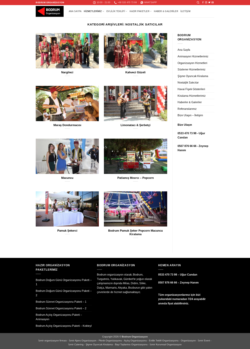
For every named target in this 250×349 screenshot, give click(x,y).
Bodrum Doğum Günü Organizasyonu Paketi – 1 (64, 282)
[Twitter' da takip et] (209, 2)
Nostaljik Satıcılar (188, 82)
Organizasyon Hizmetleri (192, 63)
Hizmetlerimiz (93, 11)
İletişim (185, 11)
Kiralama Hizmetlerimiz (192, 95)
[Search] (198, 2)
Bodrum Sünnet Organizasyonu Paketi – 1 (61, 301)
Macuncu (67, 178)
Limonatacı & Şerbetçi (136, 125)
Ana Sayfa (75, 11)
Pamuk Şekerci (67, 230)
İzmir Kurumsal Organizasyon (166, 344)
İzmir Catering (76, 344)
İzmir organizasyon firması (53, 340)
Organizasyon (188, 340)
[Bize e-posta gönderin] (213, 2)
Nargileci (67, 72)
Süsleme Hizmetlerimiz (191, 69)
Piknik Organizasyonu (111, 340)
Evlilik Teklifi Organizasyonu (164, 340)
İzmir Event (204, 340)
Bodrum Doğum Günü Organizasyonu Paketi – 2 (64, 293)
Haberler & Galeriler (190, 102)
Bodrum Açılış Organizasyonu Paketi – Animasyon (59, 317)
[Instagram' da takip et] (206, 2)
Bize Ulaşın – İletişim (190, 115)
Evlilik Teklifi (115, 11)
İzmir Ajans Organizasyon (83, 340)
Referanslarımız (187, 108)
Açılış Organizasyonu (135, 340)
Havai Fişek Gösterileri (191, 89)
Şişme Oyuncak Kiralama (193, 76)
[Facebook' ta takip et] (203, 2)
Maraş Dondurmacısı (67, 125)
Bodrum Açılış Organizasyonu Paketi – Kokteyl (64, 325)
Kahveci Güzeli (135, 72)
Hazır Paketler (139, 11)
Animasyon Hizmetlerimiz (193, 56)
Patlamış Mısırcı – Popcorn (135, 178)
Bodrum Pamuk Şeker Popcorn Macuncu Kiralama (135, 232)
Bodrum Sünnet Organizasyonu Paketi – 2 (61, 308)
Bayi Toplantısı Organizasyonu (131, 344)
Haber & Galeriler (166, 11)
